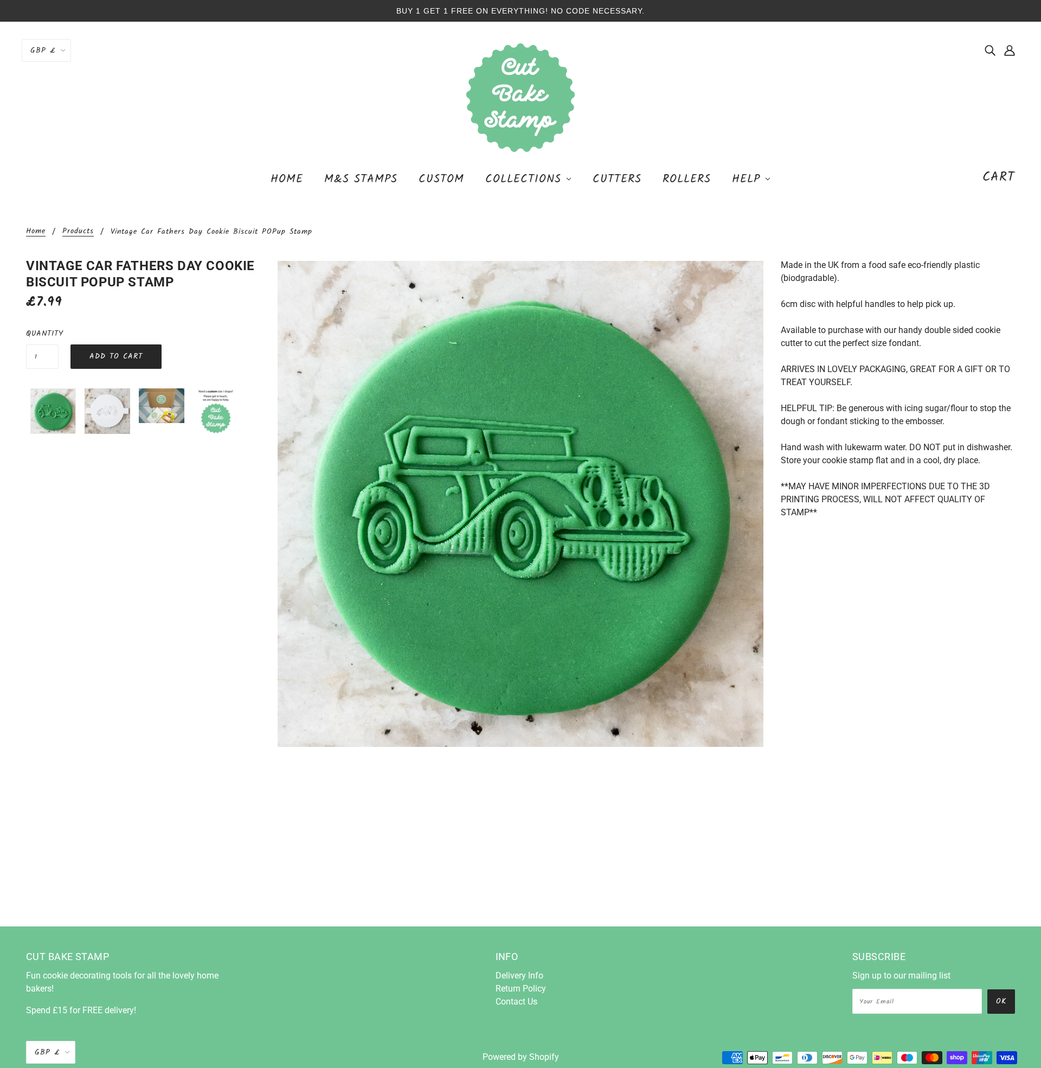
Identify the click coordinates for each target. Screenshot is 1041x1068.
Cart (998, 177)
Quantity (42, 334)
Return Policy (521, 988)
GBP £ (42, 50)
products (78, 231)
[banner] (520, 97)
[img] (990, 50)
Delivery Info (519, 975)
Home (36, 231)
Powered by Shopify (521, 1057)
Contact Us (516, 1001)
